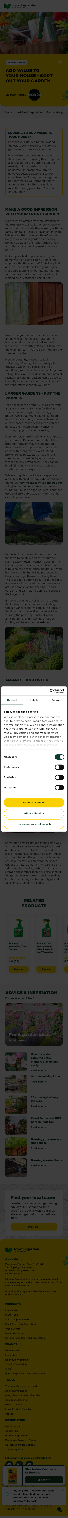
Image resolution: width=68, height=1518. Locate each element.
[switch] (59, 767)
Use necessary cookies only (34, 824)
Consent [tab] (12, 700)
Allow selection (34, 813)
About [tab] (56, 700)
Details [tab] (34, 700)
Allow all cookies (34, 802)
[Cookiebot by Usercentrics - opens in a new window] (49, 691)
